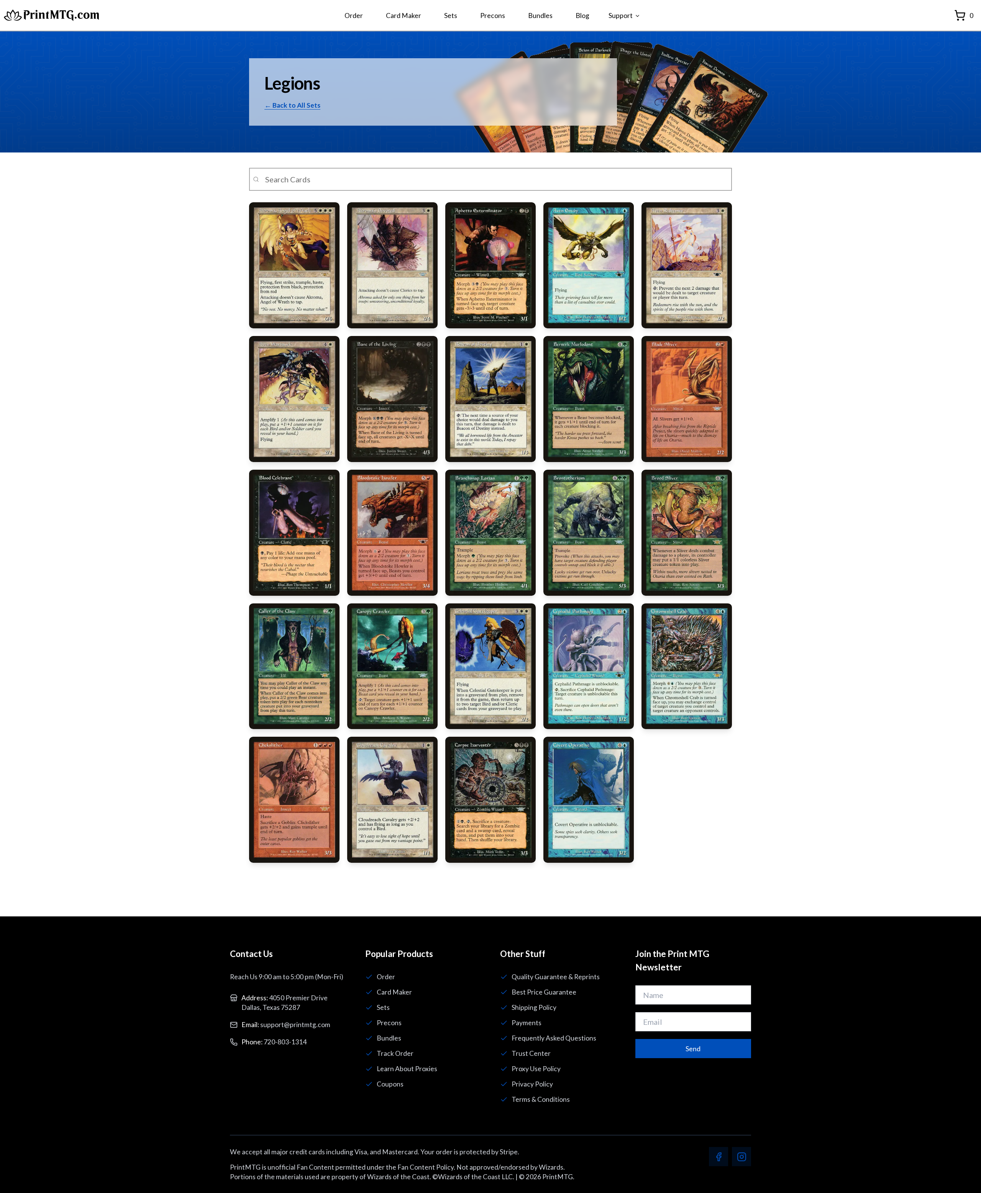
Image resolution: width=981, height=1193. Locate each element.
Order (353, 15)
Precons (492, 15)
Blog (582, 15)
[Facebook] (718, 1156)
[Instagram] (741, 1156)
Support (621, 15)
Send (693, 1049)
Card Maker (403, 15)
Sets (450, 15)
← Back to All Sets (292, 105)
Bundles (540, 15)
